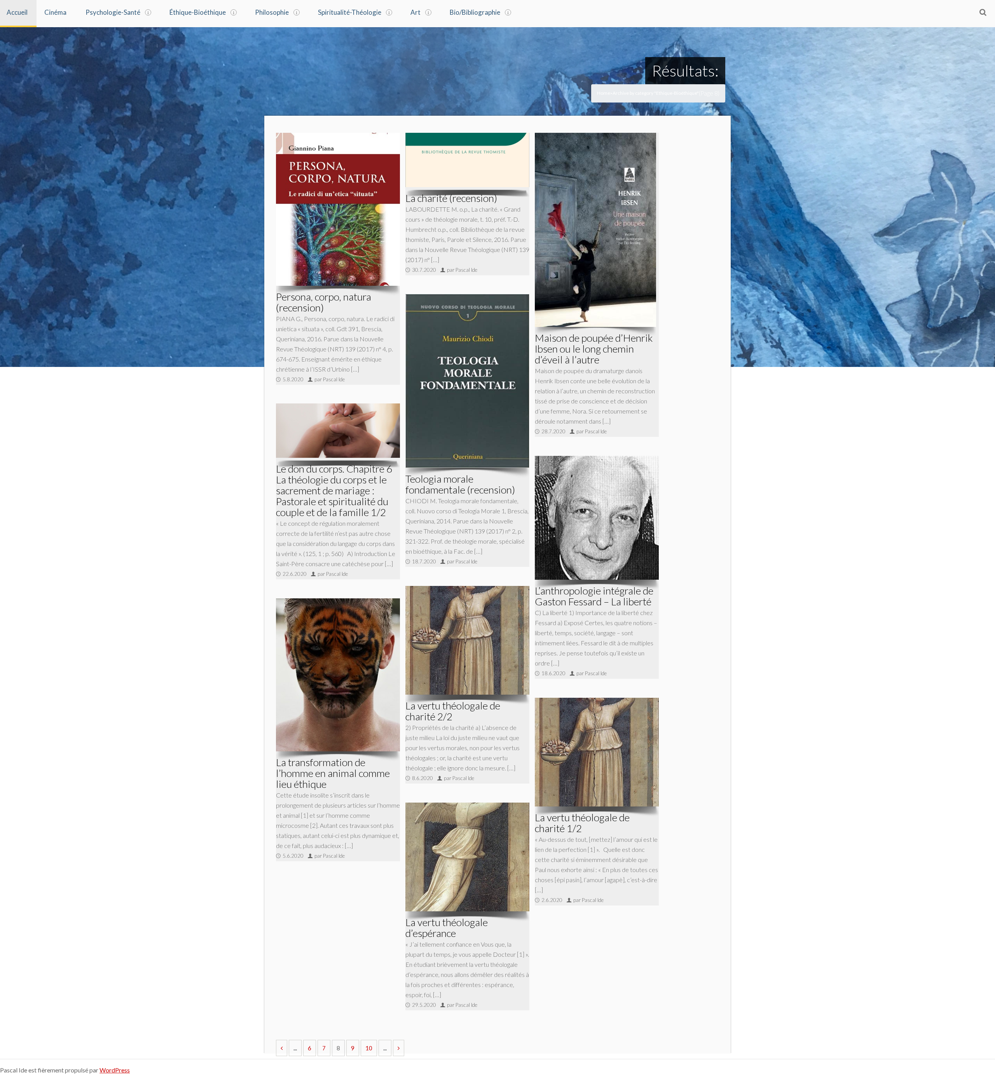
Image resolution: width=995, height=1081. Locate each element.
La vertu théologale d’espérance (446, 927)
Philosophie (272, 12)
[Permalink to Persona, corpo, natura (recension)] (338, 209)
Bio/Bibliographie (475, 12)
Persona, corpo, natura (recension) (323, 302)
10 (368, 1048)
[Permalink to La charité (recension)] (467, 160)
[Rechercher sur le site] (983, 12)
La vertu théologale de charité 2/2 (452, 711)
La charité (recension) (451, 198)
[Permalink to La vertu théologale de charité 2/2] (467, 640)
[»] (398, 1048)
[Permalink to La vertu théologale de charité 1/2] (597, 752)
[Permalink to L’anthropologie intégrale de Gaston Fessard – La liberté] (597, 518)
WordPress (115, 1070)
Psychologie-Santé (113, 12)
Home (603, 93)
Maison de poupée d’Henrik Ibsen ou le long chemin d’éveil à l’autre (594, 349)
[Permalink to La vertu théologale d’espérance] (467, 857)
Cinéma (55, 12)
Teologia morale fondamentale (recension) (460, 484)
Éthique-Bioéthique (197, 12)
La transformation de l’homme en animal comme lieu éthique (333, 773)
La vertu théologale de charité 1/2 (582, 822)
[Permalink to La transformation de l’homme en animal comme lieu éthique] (338, 674)
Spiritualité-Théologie (349, 12)
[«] (281, 1048)
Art (415, 12)
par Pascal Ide (329, 379)
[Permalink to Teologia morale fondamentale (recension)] (467, 381)
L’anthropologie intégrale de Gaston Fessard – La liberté (594, 596)
